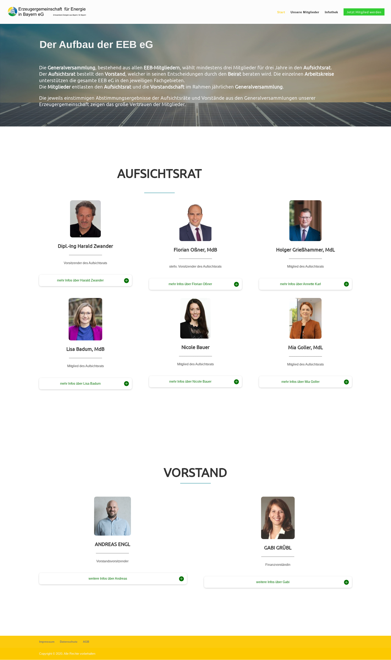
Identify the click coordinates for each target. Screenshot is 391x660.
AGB (86, 641)
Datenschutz (68, 641)
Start (281, 12)
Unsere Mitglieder (305, 12)
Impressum (46, 641)
